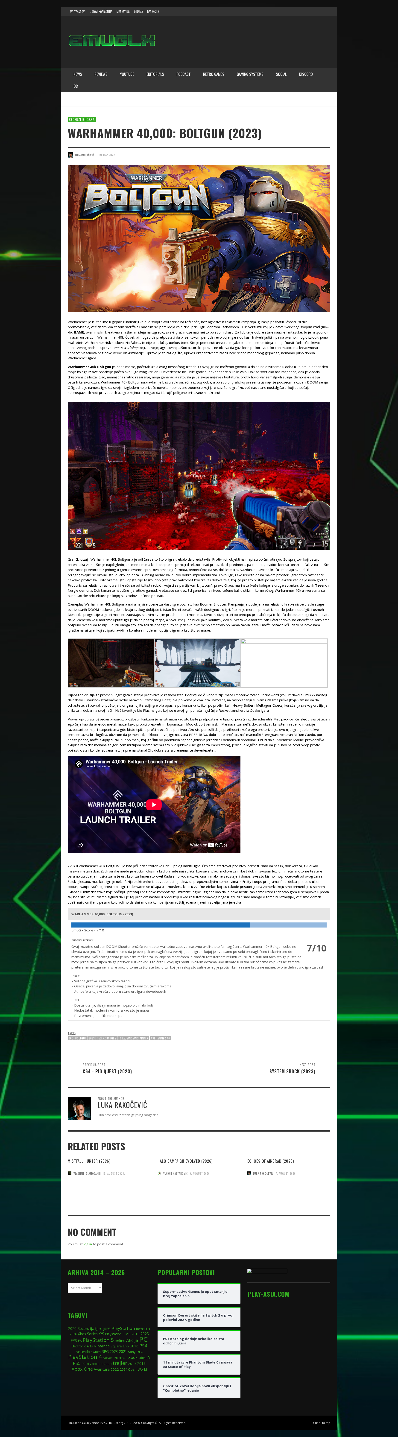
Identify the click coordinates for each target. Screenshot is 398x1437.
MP (127, 1334)
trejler (120, 1363)
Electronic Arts (82, 1346)
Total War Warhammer (133, 1038)
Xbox (133, 1357)
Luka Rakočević (263, 1173)
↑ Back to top (321, 1423)
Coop (107, 1363)
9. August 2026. (200, 1173)
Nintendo (102, 1346)
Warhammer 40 (160, 1038)
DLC (139, 1351)
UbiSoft (144, 1357)
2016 (134, 1346)
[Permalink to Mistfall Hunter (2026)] (109, 1201)
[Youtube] (316, 11)
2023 (92, 1038)
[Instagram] (298, 11)
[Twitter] (307, 11)
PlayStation (123, 1328)
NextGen (120, 1357)
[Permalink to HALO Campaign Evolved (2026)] (199, 1201)
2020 (72, 1328)
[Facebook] (289, 11)
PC (143, 1339)
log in (88, 1244)
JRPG (107, 1328)
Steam (108, 1357)
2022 (115, 1369)
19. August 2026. (114, 1173)
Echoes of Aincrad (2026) (270, 1161)
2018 (135, 1334)
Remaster (143, 1328)
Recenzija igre (106, 1038)
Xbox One (82, 1369)
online (120, 1340)
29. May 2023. (107, 154)
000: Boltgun (78, 1038)
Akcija (132, 1340)
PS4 (143, 1346)
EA (80, 1340)
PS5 (77, 1363)
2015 (85, 1363)
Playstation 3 (114, 1334)
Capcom (96, 1363)
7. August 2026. (286, 1173)
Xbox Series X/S (91, 1333)
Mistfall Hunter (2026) (89, 1161)
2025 (144, 1333)
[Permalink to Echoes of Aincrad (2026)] (288, 1201)
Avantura (102, 1369)
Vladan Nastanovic (175, 1173)
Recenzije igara (82, 119)
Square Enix (120, 1346)
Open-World (137, 1369)
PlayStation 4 (85, 1357)
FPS (74, 1340)
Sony (131, 1351)
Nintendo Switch (88, 1351)
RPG (105, 1351)
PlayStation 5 (98, 1340)
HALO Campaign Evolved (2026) (185, 1161)
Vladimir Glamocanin (87, 1173)
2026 (73, 1334)
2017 (132, 1363)
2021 (123, 1351)
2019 (141, 1363)
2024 (123, 1369)
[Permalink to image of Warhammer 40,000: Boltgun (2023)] (199, 238)
